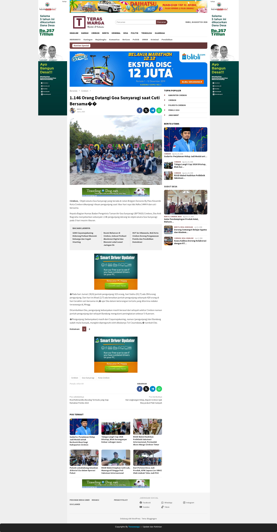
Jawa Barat (173, 115)
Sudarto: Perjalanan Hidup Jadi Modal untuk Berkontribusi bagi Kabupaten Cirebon (82, 441)
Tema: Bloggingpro (149, 518)
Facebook (147, 502)
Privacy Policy (121, 500)
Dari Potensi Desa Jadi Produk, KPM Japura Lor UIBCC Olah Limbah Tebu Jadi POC (147, 470)
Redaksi (95, 500)
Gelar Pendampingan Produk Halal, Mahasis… (181, 220)
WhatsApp (168, 502)
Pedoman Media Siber (80, 500)
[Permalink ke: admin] (72, 110)
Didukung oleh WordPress (130, 518)
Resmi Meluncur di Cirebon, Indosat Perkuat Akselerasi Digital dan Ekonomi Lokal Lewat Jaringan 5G (115, 239)
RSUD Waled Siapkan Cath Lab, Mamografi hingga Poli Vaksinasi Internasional (115, 470)
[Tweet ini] (146, 110)
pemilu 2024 (173, 110)
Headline (189, 238)
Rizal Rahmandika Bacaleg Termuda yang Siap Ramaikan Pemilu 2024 (89, 400)
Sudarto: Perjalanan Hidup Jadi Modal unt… (185, 156)
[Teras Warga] (88, 21)
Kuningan (189, 227)
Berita (167, 217)
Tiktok (166, 507)
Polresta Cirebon (177, 105)
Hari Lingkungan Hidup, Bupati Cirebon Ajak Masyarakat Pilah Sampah (144, 400)
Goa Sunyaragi (88, 377)
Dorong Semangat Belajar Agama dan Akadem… (190, 231)
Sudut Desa (170, 186)
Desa (179, 217)
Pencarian (161, 22)
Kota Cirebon (104, 377)
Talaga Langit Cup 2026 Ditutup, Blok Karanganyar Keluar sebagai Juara (114, 439)
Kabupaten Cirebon (177, 95)
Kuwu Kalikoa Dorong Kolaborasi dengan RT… (190, 242)
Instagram (190, 502)
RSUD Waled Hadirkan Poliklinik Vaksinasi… (189, 176)
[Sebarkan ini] (140, 110)
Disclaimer (75, 504)
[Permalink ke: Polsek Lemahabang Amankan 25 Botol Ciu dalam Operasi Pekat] (84, 458)
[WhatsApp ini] (159, 110)
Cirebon (74, 377)
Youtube (146, 507)
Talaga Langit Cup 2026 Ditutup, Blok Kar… (190, 165)
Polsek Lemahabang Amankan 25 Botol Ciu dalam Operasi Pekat (84, 470)
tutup (64, 1)
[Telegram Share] (153, 110)
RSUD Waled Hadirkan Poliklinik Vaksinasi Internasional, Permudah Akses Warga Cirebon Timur (146, 440)
